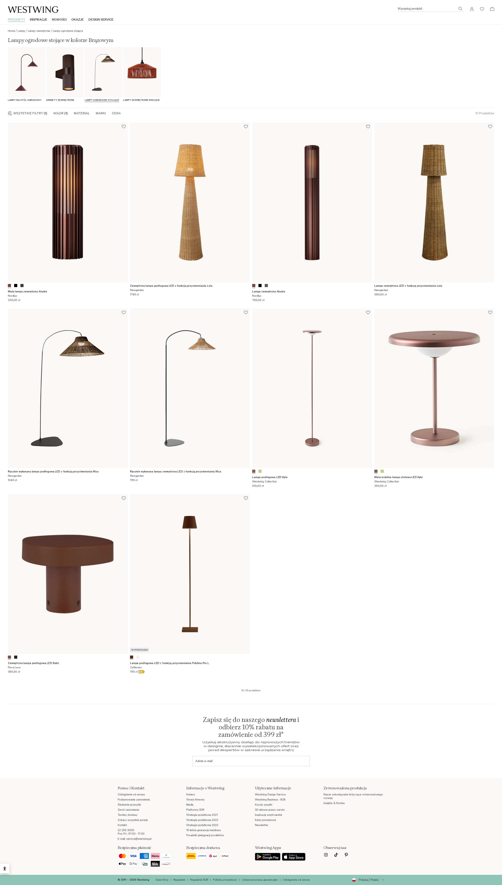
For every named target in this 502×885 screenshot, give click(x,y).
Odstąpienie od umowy (131, 794)
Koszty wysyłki (263, 805)
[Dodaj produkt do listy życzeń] (124, 127)
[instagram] (326, 854)
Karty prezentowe (265, 820)
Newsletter (261, 825)
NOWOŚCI (59, 19)
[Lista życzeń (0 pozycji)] (482, 9)
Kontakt (122, 825)
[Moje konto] (472, 9)
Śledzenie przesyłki (129, 805)
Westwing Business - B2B (270, 799)
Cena (116, 113)
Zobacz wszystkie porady (133, 820)
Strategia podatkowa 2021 (202, 815)
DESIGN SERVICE (101, 19)
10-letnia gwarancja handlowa (203, 830)
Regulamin (179, 880)
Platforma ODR (195, 810)
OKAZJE (77, 19)
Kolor (60, 113)
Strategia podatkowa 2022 (202, 820)
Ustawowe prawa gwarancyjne (260, 880)
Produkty (16, 19)
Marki (101, 113)
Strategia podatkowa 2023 (202, 825)
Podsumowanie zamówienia (134, 799)
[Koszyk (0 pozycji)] (492, 9)
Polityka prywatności (225, 880)
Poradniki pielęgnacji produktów (205, 835)
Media (189, 805)
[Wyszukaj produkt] (460, 8)
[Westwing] (33, 9)
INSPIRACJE (38, 19)
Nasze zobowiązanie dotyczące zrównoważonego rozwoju (353, 796)
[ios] (294, 857)
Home (11, 31)
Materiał (81, 113)
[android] (267, 857)
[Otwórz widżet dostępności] (4, 868)
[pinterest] (346, 854)
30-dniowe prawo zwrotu (270, 810)
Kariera (190, 794)
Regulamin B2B (199, 880)
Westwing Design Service (270, 794)
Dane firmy (162, 880)
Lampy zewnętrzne (39, 31)
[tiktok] (336, 854)
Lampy (21, 31)
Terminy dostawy (127, 815)
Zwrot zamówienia (128, 810)
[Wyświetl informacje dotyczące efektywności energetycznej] (141, 672)
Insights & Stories (334, 803)
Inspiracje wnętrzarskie (268, 815)
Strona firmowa (195, 799)
